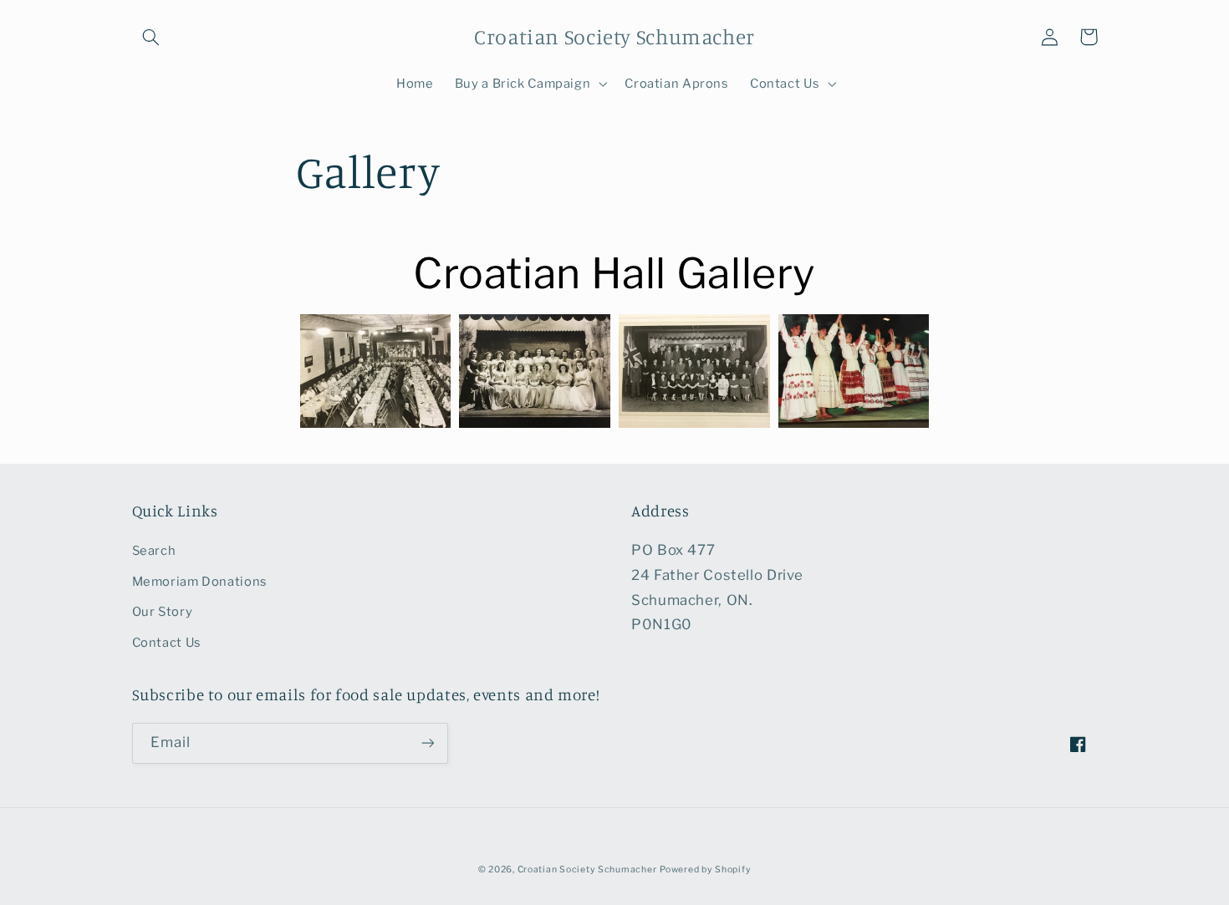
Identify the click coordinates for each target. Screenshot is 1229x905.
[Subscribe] (427, 743)
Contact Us (166, 642)
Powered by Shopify (705, 869)
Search (154, 550)
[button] (151, 37)
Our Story (162, 611)
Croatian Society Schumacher (587, 869)
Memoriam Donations (200, 581)
